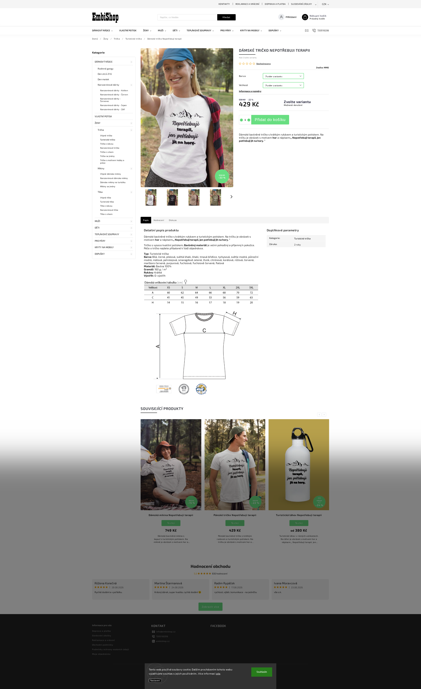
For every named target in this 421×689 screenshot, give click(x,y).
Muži (97, 221)
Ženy (97, 123)
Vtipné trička (106, 135)
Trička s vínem (106, 152)
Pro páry (100, 240)
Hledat (226, 17)
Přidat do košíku (270, 119)
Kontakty (224, 4)
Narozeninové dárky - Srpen (113, 105)
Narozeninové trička (109, 148)
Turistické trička (107, 139)
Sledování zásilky (301, 4)
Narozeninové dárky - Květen (114, 90)
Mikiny (101, 168)
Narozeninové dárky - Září (112, 109)
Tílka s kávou (106, 205)
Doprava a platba (275, 4)
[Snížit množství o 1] (241, 120)
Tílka (100, 191)
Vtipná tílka (105, 197)
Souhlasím (262, 672)
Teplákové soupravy (107, 234)
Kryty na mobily (104, 247)
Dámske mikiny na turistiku (113, 182)
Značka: (322, 67)
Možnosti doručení (293, 105)
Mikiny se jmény (107, 186)
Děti (97, 227)
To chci (171, 523)
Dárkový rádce (103, 61)
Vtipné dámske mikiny (110, 174)
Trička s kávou (106, 143)
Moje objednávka (101, 654)
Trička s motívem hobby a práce (112, 161)
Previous (319, 414)
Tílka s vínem (106, 214)
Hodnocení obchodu (210, 566)
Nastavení (155, 680)
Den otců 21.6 (105, 73)
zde (218, 673)
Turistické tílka (107, 201)
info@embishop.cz (165, 631)
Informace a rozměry (250, 91)
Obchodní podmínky (102, 644)
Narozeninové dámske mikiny (114, 178)
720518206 (162, 636)
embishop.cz (163, 641)
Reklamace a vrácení (247, 4)
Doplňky (100, 253)
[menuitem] (104, 30)
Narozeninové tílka (109, 210)
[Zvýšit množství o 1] (248, 120)
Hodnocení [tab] (159, 220)
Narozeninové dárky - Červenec (110, 99)
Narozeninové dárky (108, 84)
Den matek (103, 79)
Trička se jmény (107, 156)
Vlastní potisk (103, 116)
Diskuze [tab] (173, 220)
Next (324, 414)
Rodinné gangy (105, 68)
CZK (324, 4)
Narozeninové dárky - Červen (114, 94)
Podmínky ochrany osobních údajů (110, 649)
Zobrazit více (210, 606)
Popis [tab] (146, 220)
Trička (101, 129)
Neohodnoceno (263, 64)
